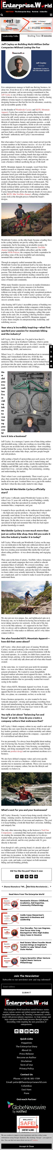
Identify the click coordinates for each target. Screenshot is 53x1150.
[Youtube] (51, 361)
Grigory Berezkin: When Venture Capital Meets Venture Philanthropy (35, 960)
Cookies (35, 1140)
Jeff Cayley (6, 94)
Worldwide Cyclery (24, 109)
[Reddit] (51, 366)
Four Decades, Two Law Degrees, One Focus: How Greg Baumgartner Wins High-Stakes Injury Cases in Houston (35, 931)
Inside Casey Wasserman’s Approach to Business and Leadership (32, 917)
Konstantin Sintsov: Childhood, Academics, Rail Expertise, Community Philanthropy (34, 902)
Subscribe (43, 11)
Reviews (35, 11)
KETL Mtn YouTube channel (19, 194)
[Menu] (51, 14)
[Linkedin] (51, 347)
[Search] (2, 15)
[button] (17, 876)
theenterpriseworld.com (28, 1127)
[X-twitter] (51, 352)
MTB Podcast (13, 252)
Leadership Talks (10, 36)
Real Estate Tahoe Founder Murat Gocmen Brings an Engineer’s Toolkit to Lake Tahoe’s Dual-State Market (35, 945)
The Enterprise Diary (23, 11)
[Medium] (51, 356)
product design (17, 751)
